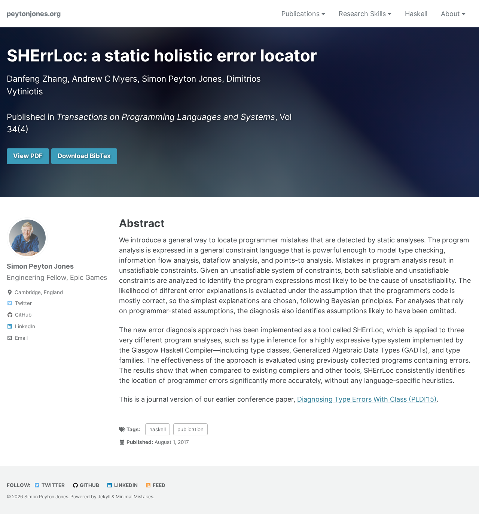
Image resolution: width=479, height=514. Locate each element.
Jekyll (104, 496)
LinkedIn (125, 485)
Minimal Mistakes (134, 496)
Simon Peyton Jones (40, 266)
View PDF (28, 156)
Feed (158, 485)
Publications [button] (301, 14)
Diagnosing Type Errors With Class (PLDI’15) (367, 399)
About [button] (451, 14)
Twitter (52, 485)
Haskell (416, 14)
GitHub (89, 485)
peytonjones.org (34, 14)
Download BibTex (84, 156)
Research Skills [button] (363, 14)
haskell (157, 429)
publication (190, 429)
